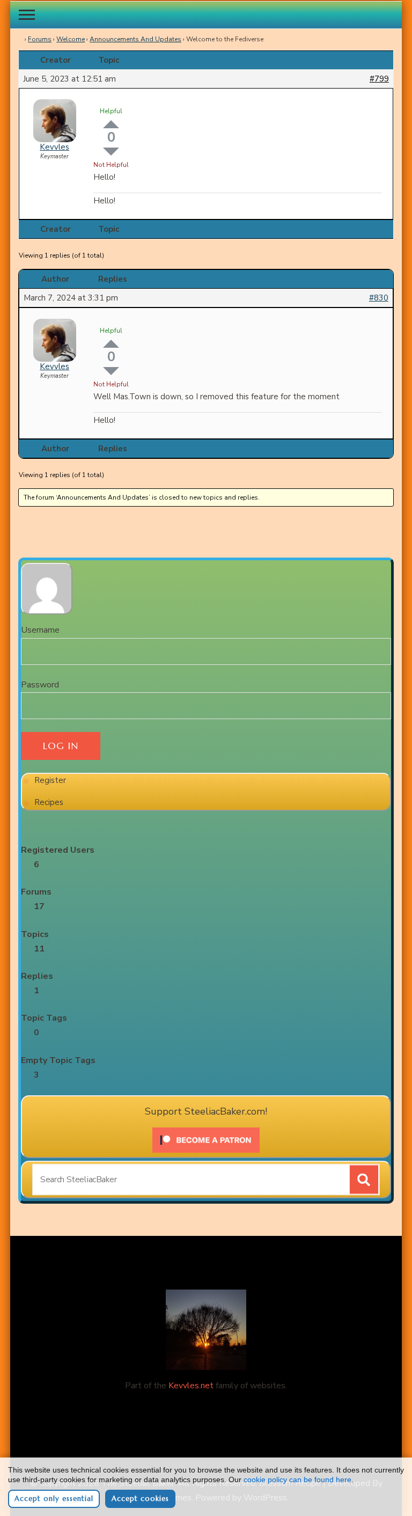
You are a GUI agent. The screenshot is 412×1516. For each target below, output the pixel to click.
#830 (378, 298)
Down (111, 152)
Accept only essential (53, 1498)
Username (40, 630)
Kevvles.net (191, 1386)
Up (111, 124)
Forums (40, 39)
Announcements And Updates (135, 39)
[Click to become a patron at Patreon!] (206, 1132)
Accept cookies (140, 1498)
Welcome (70, 39)
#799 (379, 79)
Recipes (48, 802)
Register (50, 780)
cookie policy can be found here (297, 1479)
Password (40, 685)
